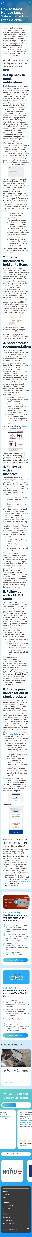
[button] (29, 3)
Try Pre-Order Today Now (16, 1154)
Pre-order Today (12, 734)
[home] (14, 2)
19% (4, 101)
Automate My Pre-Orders (15, 960)
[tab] (9, 1105)
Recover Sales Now (15, 1035)
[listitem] (16, 1067)
